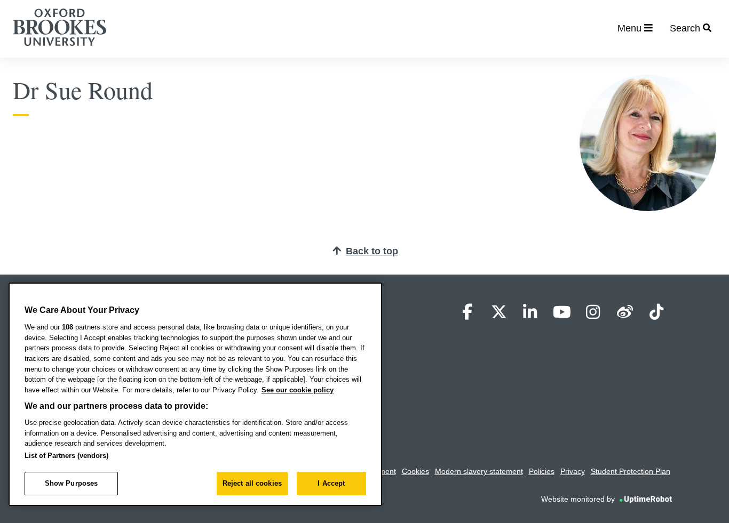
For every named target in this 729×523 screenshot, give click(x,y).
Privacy (572, 471)
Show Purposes (71, 483)
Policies (541, 471)
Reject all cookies (252, 483)
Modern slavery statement (479, 471)
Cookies (415, 471)
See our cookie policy (298, 390)
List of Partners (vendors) (66, 456)
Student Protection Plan (630, 471)
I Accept (331, 483)
